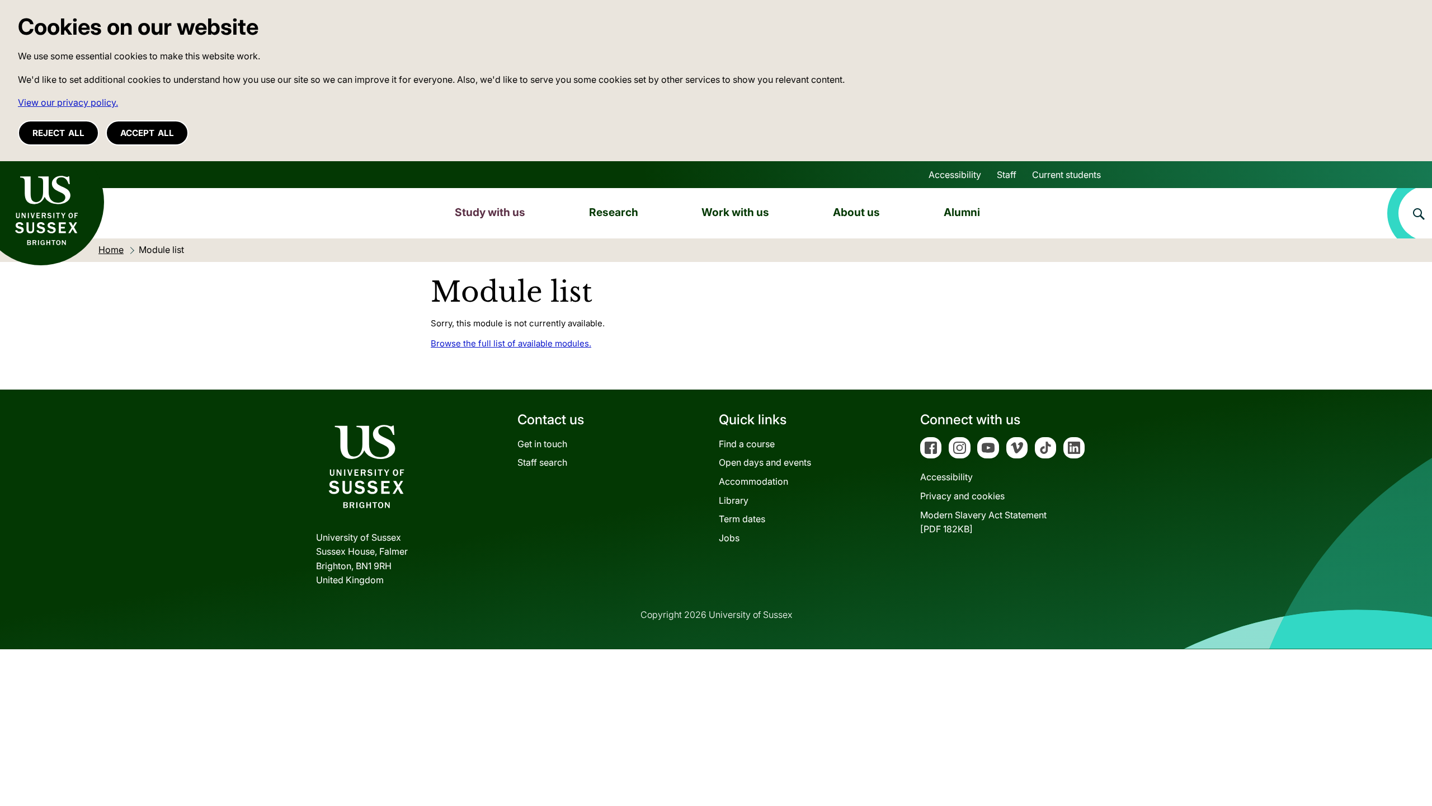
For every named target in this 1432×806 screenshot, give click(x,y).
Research (613, 212)
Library (733, 500)
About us (856, 212)
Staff (1006, 174)
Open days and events (765, 462)
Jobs (729, 537)
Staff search (542, 462)
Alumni (962, 212)
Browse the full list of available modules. (511, 343)
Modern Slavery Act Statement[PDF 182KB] (983, 522)
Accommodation (753, 481)
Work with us (735, 212)
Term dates (742, 518)
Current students (1066, 174)
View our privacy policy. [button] (68, 102)
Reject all (58, 133)
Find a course (747, 443)
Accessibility (955, 174)
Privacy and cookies (962, 496)
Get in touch (542, 443)
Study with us (490, 212)
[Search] (1409, 213)
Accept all (147, 133)
